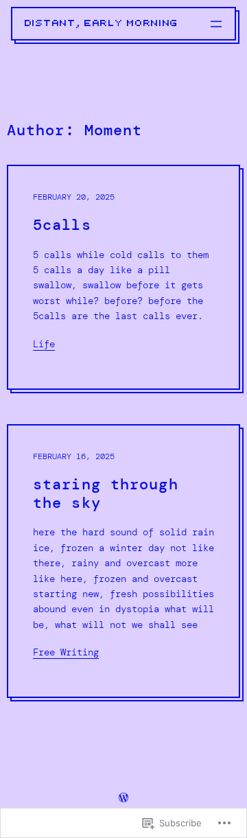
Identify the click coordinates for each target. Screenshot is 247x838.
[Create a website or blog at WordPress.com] (123, 798)
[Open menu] (216, 24)
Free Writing (66, 652)
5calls (62, 225)
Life (44, 344)
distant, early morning (101, 23)
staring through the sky (105, 494)
